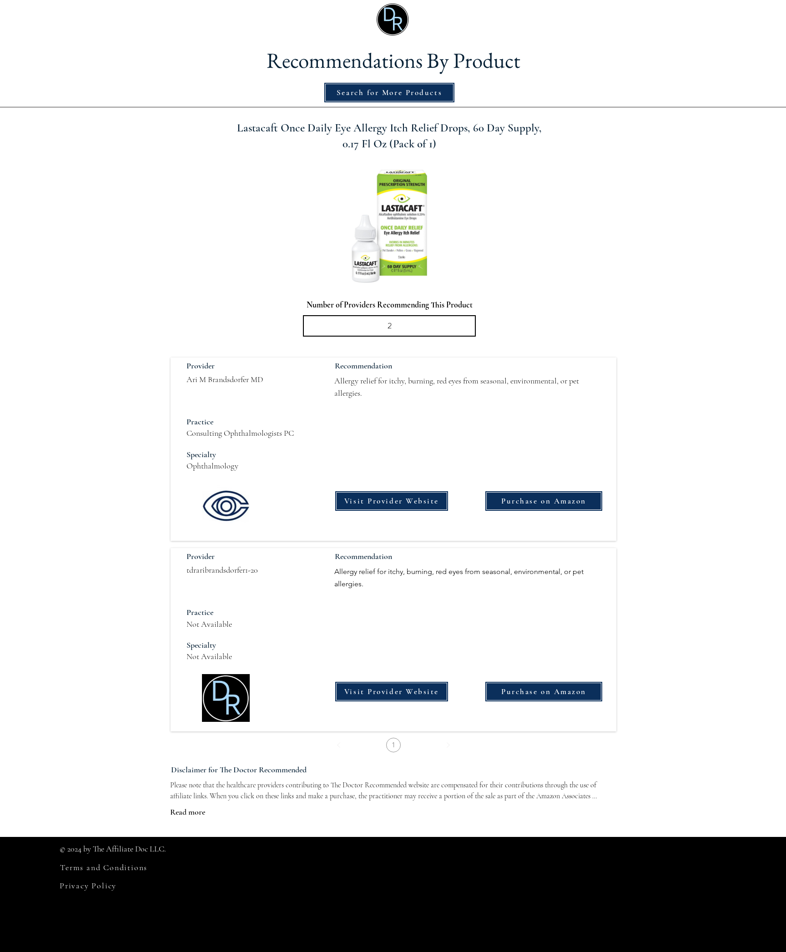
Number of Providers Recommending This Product (390, 305)
